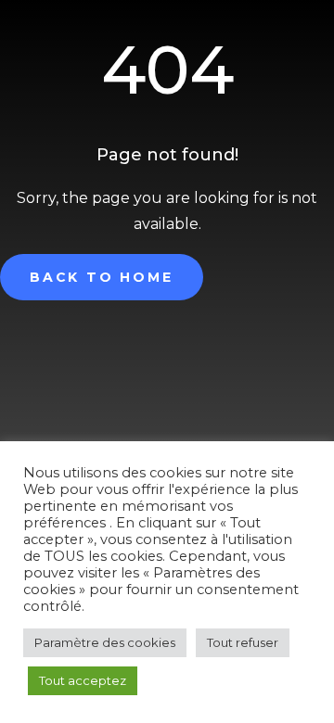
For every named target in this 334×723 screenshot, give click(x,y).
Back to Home (101, 277)
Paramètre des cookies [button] (104, 642)
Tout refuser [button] (242, 642)
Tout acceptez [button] (82, 680)
